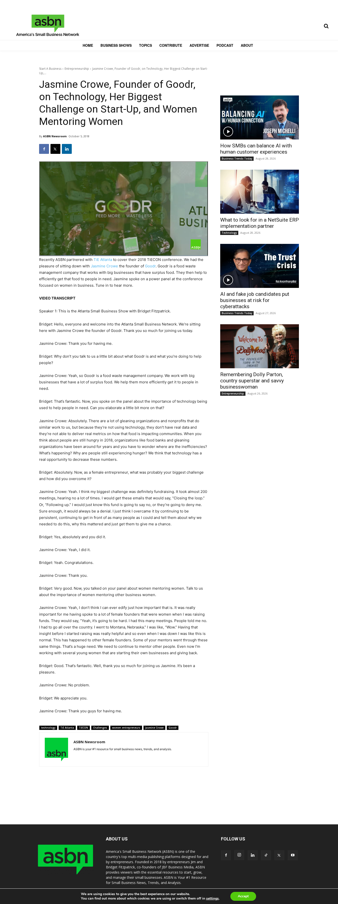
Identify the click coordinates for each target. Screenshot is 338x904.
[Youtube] (293, 855)
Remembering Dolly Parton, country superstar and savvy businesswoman (252, 380)
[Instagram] (239, 855)
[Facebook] (44, 149)
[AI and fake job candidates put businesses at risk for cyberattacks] (259, 266)
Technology (229, 232)
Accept (243, 896)
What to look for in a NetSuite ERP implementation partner (259, 223)
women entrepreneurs (126, 727)
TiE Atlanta (103, 259)
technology (48, 727)
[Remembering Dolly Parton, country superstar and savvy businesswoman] (259, 346)
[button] (326, 26)
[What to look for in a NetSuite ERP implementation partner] (259, 192)
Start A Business (50, 69)
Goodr (150, 266)
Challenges (100, 727)
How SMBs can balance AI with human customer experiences (256, 149)
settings (212, 898)
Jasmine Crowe (104, 266)
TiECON (83, 727)
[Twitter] (55, 149)
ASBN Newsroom (55, 136)
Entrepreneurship (77, 69)
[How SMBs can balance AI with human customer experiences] (259, 117)
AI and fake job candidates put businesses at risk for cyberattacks (254, 300)
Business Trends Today (237, 158)
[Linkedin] (67, 149)
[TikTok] (266, 855)
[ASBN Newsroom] (56, 749)
